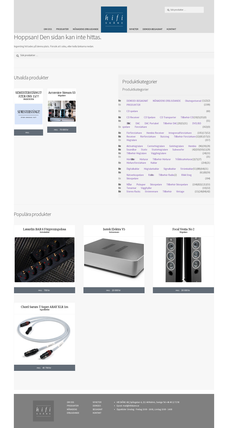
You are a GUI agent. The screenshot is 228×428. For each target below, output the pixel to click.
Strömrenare (151, 191)
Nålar (129, 184)
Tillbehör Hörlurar (162, 159)
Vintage (180, 191)
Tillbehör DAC (170, 123)
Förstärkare (141, 126)
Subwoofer (178, 149)
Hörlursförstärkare (136, 162)
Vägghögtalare (158, 153)
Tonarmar (131, 188)
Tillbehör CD (187, 117)
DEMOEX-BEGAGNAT (152, 29)
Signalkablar (170, 168)
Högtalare (62, 95)
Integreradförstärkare (180, 132)
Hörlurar (131, 159)
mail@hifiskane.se (131, 405)
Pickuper (141, 184)
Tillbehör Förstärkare (185, 136)
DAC (138, 123)
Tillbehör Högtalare (137, 153)
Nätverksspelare (135, 175)
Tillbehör (167, 191)
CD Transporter (168, 117)
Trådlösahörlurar (183, 159)
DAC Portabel (152, 123)
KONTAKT (171, 29)
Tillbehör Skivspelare (177, 184)
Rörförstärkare (148, 136)
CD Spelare (149, 117)
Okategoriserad (193, 100)
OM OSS (48, 29)
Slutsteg (164, 136)
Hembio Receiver (155, 132)
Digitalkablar (133, 168)
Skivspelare (132, 178)
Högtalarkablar (151, 168)
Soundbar (132, 149)
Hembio (192, 146)
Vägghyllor (146, 188)
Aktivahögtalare (135, 146)
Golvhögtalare (176, 146)
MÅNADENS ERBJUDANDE (85, 29)
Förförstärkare (134, 132)
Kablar (154, 162)
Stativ (144, 149)
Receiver (131, 136)
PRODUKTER (62, 29)
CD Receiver (133, 117)
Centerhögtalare (156, 146)
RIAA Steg (186, 175)
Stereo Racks (133, 191)
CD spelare (132, 111)
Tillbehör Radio (166, 175)
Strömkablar (186, 168)
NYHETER (133, 29)
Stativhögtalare (160, 149)
